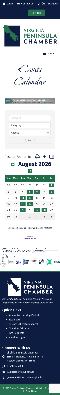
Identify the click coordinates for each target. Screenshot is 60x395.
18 (22, 204)
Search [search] (31, 140)
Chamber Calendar (19, 328)
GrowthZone (31, 391)
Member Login (16, 337)
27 (37, 210)
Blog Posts (14, 319)
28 (44, 210)
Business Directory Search (23, 324)
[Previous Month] (12, 164)
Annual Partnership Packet (23, 315)
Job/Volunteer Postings (40, 228)
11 (23, 197)
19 (30, 204)
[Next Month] (30, 171)
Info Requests (16, 333)
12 (30, 197)
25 (22, 210)
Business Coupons (17, 228)
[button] (37, 157)
